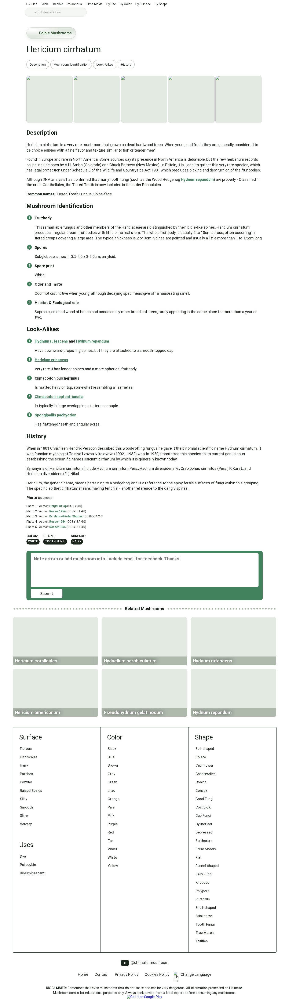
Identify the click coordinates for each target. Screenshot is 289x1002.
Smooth (26, 807)
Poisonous (74, 4)
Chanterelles (205, 774)
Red (111, 832)
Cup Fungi (203, 815)
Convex (201, 790)
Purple (113, 824)
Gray (111, 774)
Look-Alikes (104, 64)
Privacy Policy (126, 974)
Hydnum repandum (197, 179)
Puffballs (202, 899)
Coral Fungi (204, 799)
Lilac (111, 790)
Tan (111, 841)
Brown (113, 765)
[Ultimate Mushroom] (12, 9)
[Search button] (30, 12)
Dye (23, 856)
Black (112, 748)
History (126, 64)
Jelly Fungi (203, 874)
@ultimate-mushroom (149, 962)
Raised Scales (31, 790)
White (33, 541)
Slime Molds (94, 4)
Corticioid (203, 807)
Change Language (196, 974)
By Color (126, 4)
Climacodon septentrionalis (59, 396)
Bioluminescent (32, 873)
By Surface (143, 4)
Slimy (24, 815)
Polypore (202, 891)
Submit (46, 593)
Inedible (57, 4)
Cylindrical (203, 824)
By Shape (161, 4)
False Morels (205, 849)
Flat (198, 857)
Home (83, 974)
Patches (26, 774)
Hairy (76, 541)
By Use (111, 4)
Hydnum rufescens (51, 341)
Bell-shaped (204, 748)
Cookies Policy (157, 974)
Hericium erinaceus (51, 360)
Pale (111, 807)
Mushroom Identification (71, 64)
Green (112, 782)
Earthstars (203, 841)
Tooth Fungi (55, 541)
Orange (113, 799)
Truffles (201, 941)
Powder (26, 782)
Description (38, 64)
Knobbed (202, 882)
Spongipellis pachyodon (55, 415)
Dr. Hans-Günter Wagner (66, 516)
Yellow (113, 866)
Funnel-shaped (207, 866)
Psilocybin (28, 864)
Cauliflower (204, 765)
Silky (23, 799)
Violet (112, 849)
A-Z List (31, 4)
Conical (201, 782)
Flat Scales (28, 757)
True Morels (205, 932)
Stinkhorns (204, 916)
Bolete (200, 757)
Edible (45, 4)
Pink (111, 815)
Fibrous (26, 748)
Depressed (204, 832)
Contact (102, 974)
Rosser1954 (57, 511)
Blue (111, 757)
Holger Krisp (58, 506)
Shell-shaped (205, 907)
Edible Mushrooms (55, 33)
